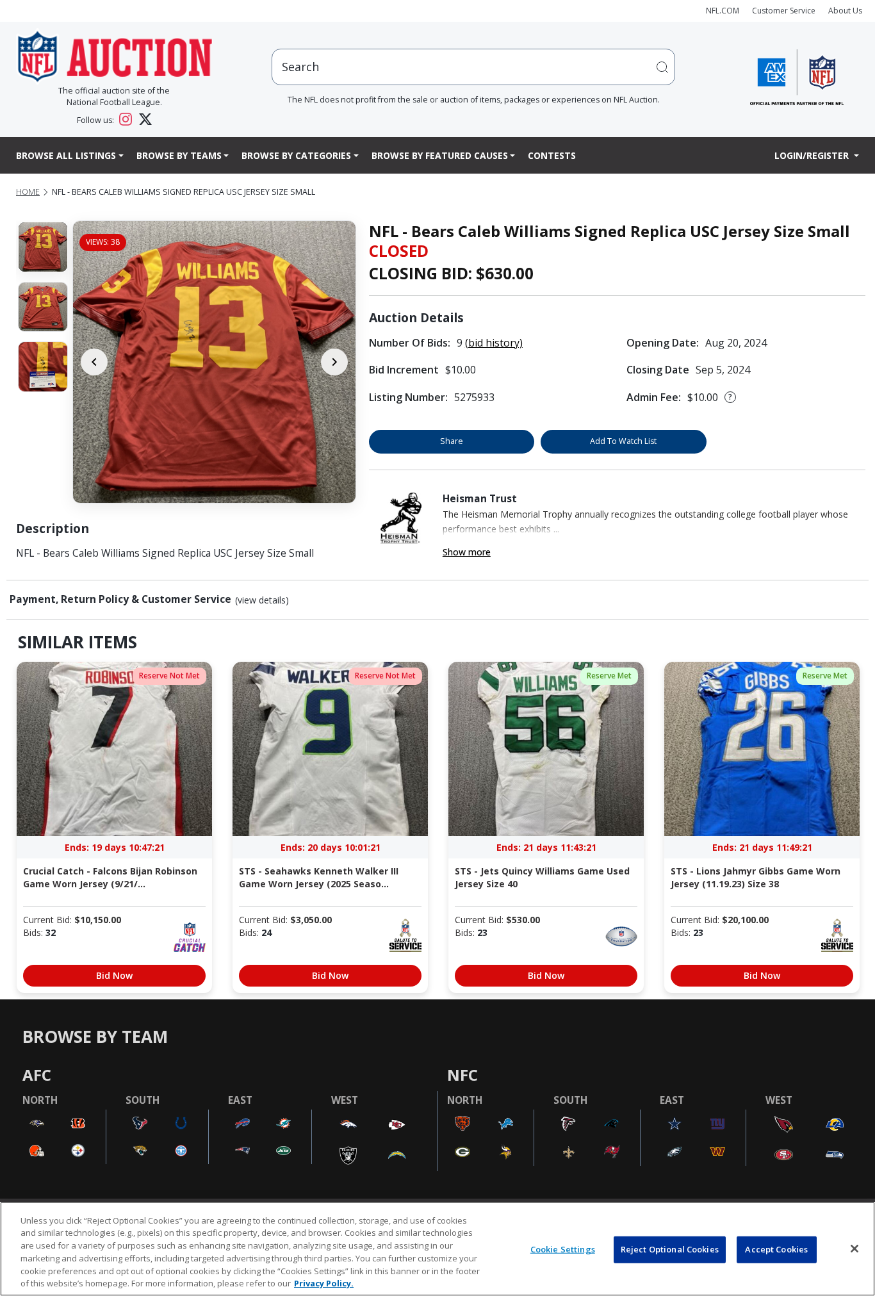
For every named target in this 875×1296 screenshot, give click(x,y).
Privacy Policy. (324, 1282)
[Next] (334, 362)
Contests (552, 155)
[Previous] (94, 362)
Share (451, 441)
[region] (437, 1249)
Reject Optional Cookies (670, 1249)
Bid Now (114, 975)
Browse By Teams (179, 155)
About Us (845, 10)
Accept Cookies (776, 1249)
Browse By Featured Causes (440, 155)
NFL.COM (722, 10)
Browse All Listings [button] (66, 155)
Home (28, 191)
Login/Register (812, 155)
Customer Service (783, 10)
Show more (467, 552)
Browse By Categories (296, 155)
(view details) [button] (262, 600)
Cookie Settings (562, 1249)
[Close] (854, 1248)
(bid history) (494, 343)
